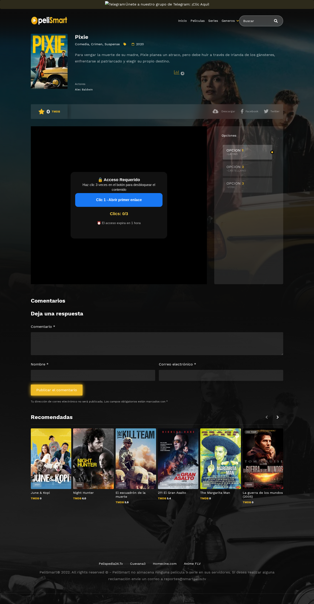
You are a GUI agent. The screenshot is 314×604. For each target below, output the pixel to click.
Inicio (182, 20)
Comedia (82, 44)
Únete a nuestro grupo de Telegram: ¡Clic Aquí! (167, 4)
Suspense (112, 44)
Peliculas (198, 20)
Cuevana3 (138, 563)
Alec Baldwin (84, 89)
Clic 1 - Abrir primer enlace (119, 200)
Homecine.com (165, 563)
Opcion (234, 152)
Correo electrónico (177, 364)
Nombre (40, 364)
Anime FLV (192, 563)
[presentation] (277, 417)
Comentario (43, 326)
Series (213, 20)
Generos (228, 20)
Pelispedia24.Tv (111, 563)
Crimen (97, 44)
